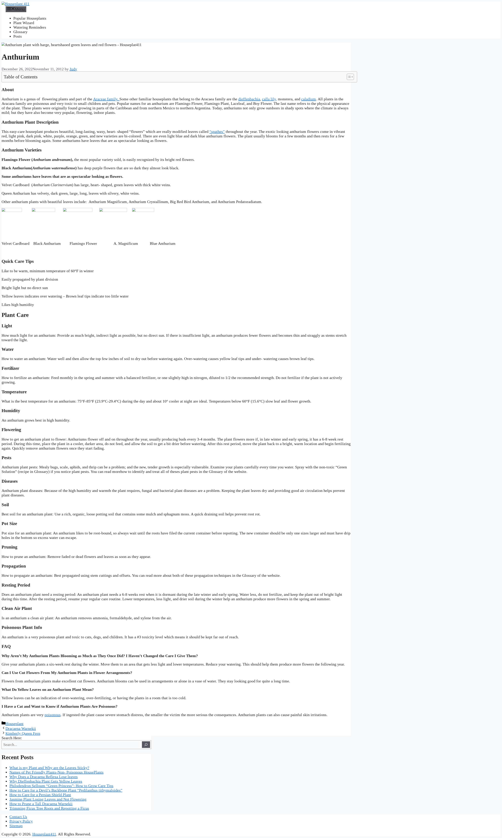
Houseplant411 (44, 834)
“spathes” (217, 131)
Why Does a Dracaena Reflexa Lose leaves (43, 777)
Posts (17, 36)
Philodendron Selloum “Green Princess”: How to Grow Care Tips (61, 786)
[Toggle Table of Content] (348, 76)
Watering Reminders (29, 27)
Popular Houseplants (29, 18)
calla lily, (269, 99)
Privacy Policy (21, 821)
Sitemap (16, 825)
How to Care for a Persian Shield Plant (40, 795)
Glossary (20, 32)
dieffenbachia (249, 99)
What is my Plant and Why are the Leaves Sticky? (49, 767)
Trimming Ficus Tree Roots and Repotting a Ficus (49, 808)
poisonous (53, 715)
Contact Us (18, 816)
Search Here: (12, 738)
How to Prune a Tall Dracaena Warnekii (41, 804)
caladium (308, 99)
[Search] (146, 744)
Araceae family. (106, 99)
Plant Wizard (23, 23)
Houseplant (14, 723)
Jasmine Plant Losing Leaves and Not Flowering (47, 799)
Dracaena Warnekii (20, 728)
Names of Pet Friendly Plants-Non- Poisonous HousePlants (56, 772)
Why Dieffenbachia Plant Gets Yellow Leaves (45, 781)
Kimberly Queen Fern (22, 733)
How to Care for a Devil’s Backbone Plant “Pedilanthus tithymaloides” (65, 790)
